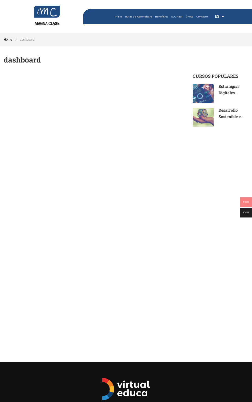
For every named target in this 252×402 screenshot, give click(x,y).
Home (8, 39)
